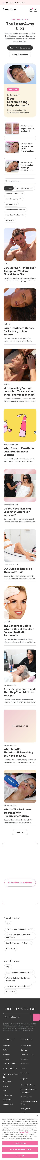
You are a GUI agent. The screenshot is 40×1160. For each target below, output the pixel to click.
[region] (20, 1136)
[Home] (10, 10)
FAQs (8, 923)
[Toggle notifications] (31, 10)
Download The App (27, 1055)
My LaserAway (26, 1045)
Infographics (7, 1095)
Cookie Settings (20, 1143)
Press (23, 1068)
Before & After (8, 1104)
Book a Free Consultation (20, 48)
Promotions (25, 1064)
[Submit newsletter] (36, 1017)
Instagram (6, 1045)
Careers (24, 1050)
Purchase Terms (26, 1097)
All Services (7, 1082)
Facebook (6, 1055)
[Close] (37, 1115)
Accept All (20, 1156)
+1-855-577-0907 (9, 1064)
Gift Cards (24, 1059)
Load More (20, 832)
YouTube (6, 1059)
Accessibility (7, 1100)
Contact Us (25, 1073)
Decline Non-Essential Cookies (20, 1149)
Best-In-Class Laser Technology (18, 943)
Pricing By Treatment (20, 54)
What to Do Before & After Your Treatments (18, 936)
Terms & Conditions (28, 1085)
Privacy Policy (25, 1109)
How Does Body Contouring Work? (19, 929)
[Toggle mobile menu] (35, 10)
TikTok (5, 1050)
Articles (5, 1086)
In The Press (10, 948)
